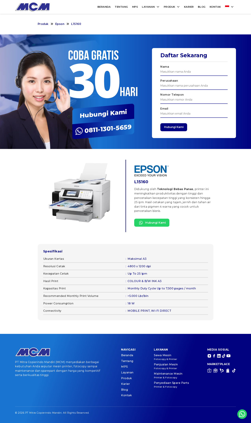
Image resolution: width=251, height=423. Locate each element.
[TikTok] (224, 356)
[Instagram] (209, 356)
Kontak (215, 6)
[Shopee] (209, 371)
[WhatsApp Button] (242, 414)
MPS (135, 6)
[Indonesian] (229, 7)
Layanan (148, 6)
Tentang (121, 6)
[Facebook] (214, 356)
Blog (202, 6)
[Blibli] (228, 371)
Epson (60, 24)
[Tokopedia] (215, 371)
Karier (189, 6)
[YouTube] (228, 356)
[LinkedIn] (219, 356)
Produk (169, 6)
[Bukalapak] (222, 371)
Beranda (104, 6)
